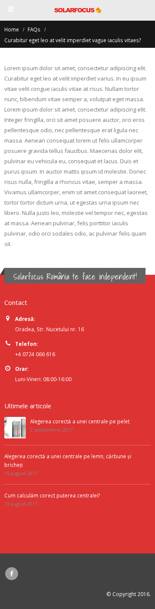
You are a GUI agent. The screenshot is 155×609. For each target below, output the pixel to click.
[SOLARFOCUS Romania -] (77, 10)
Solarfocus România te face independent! (75, 276)
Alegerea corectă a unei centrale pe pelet (80, 421)
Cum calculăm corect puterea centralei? (52, 495)
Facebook (11, 573)
